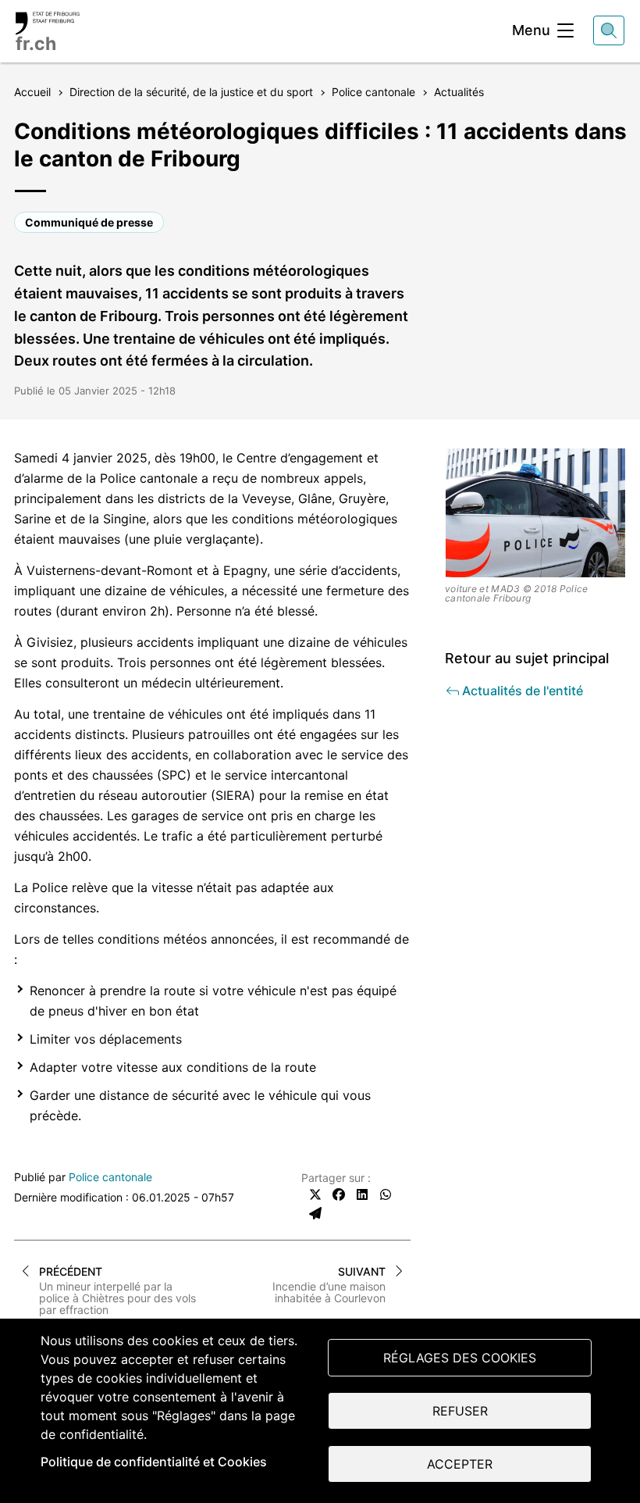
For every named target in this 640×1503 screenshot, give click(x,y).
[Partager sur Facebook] (338, 1194)
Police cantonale (110, 1176)
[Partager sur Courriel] (315, 1213)
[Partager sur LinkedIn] (362, 1194)
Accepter (459, 1464)
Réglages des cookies (459, 1358)
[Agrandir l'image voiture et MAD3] (535, 513)
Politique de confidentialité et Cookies (154, 1461)
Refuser (460, 1411)
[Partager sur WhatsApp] (385, 1194)
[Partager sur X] (315, 1194)
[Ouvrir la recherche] (608, 30)
